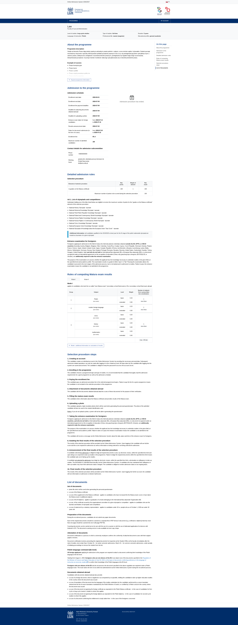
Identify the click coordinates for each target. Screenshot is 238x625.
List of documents (162, 68)
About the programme (162, 47)
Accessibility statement (128, 611)
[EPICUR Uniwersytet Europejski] (159, 11)
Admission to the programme (161, 51)
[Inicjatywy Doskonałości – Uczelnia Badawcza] (167, 11)
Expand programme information (80, 80)
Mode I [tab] (73, 279)
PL (169, 2)
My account (165, 21)
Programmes (73, 21)
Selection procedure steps (162, 64)
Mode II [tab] (86, 279)
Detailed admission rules (163, 55)
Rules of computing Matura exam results (162, 59)
